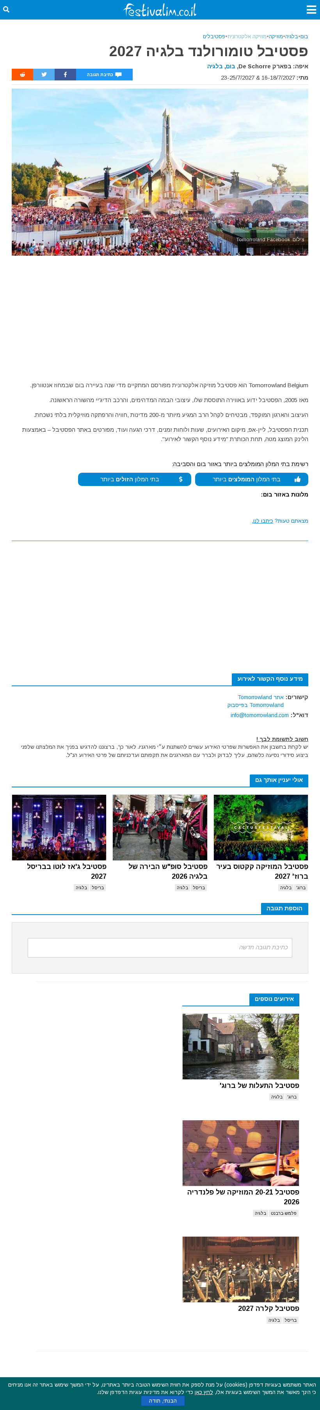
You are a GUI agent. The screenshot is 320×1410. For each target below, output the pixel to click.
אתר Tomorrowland (261, 697)
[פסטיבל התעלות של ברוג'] (240, 1046)
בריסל (199, 887)
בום (304, 36)
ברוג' (301, 887)
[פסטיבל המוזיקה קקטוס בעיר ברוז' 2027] (260, 827)
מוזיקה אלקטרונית (247, 36)
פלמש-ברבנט (284, 1213)
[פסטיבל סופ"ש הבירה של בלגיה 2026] (159, 827)
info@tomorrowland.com (260, 715)
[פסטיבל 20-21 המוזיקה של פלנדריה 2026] (240, 1153)
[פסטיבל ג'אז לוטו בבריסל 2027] (59, 827)
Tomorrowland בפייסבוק (255, 705)
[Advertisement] (160, 314)
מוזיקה (276, 36)
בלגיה (291, 36)
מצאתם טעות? (280, 521)
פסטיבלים (214, 36)
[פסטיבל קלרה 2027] (240, 1269)
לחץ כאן (204, 1392)
